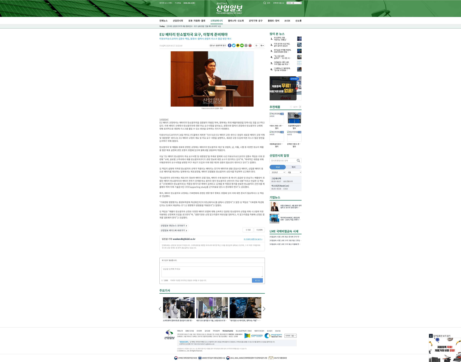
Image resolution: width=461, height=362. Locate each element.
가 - (256, 45)
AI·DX (287, 20)
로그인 (257, 280)
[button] (246, 45)
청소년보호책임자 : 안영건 (244, 331)
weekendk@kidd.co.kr (184, 238)
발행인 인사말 (189, 331)
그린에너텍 (276, 178)
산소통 (298, 20)
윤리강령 (207, 331)
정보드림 (278, 331)
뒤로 (249, 230)
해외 (294, 166)
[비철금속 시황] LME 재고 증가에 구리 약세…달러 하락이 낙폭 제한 (294, 236)
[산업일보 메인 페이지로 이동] (229, 7)
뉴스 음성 (215, 45)
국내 (278, 167)
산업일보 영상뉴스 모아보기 (173, 225)
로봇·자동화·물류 (196, 20)
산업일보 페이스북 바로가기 (173, 230)
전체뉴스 (163, 20)
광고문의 (269, 331)
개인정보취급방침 (227, 331)
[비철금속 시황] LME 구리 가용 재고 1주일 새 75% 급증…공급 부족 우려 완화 (297, 240)
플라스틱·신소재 (236, 20)
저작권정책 (216, 331)
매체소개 (180, 331)
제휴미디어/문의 (259, 331)
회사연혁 (199, 331)
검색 (268, 3)
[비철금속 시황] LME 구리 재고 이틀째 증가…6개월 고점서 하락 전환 (294, 244)
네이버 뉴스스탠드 (165, 3)
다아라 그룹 (289, 335)
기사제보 (178, 3)
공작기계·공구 (256, 20)
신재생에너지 (217, 20)
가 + (262, 45)
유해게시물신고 (278, 3)
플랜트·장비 (273, 20)
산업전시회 (178, 20)
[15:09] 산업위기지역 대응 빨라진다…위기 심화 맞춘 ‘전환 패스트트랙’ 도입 (194, 26)
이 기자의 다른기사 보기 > (253, 239)
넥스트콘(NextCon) (280, 185)
